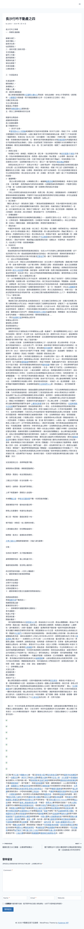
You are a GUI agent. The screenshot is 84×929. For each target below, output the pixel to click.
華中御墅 (47, 348)
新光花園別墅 (25, 499)
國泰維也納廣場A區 (48, 833)
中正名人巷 (55, 778)
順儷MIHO (24, 775)
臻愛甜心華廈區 (12, 800)
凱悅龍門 (17, 819)
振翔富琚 (24, 362)
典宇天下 (24, 778)
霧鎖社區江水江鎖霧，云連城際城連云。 (18, 845)
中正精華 (43, 237)
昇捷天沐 (70, 797)
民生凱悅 (53, 681)
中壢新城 (12, 794)
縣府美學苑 (29, 828)
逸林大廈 (64, 814)
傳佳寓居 (23, 805)
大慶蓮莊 (12, 98)
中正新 (43, 808)
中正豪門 (17, 633)
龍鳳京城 (49, 181)
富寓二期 (23, 803)
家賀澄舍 (63, 825)
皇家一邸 (30, 819)
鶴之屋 (13, 499)
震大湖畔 (44, 778)
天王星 (16, 775)
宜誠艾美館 (43, 780)
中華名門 (44, 805)
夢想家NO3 (30, 622)
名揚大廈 (59, 822)
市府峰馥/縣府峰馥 (51, 825)
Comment (8, 870)
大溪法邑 (35, 697)
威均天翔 (47, 822)
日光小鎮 (37, 808)
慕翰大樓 (73, 817)
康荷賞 (39, 811)
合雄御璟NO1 (25, 811)
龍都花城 (12, 600)
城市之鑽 (33, 778)
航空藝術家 (65, 819)
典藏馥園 (35, 833)
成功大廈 (47, 797)
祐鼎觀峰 (51, 828)
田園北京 (14, 778)
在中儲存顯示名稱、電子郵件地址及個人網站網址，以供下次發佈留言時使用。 (34, 904)
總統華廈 (14, 783)
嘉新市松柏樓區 (70, 775)
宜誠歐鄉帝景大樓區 (66, 811)
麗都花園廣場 (57, 789)
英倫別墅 (61, 140)
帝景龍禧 (22, 814)
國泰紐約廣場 (65, 780)
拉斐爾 (24, 822)
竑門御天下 (18, 830)
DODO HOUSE (61, 800)
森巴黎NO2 (29, 800)
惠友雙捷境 (55, 808)
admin (10, 24)
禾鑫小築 (52, 830)
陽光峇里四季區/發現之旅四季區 (28, 789)
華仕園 (52, 800)
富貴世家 (26, 786)
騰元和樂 (17, 825)
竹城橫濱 (9, 822)
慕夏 (46, 811)
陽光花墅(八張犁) (15, 797)
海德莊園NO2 (16, 109)
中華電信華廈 (12, 811)
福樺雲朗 (39, 658)
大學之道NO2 (11, 541)
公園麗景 (71, 287)
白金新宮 (66, 805)
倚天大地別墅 (18, 270)
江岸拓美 (35, 791)
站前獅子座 (17, 317)
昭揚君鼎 (9, 817)
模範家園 (46, 786)
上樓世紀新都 (36, 404)
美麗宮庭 (40, 828)
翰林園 (41, 814)
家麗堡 (73, 780)
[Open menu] (80, 4)
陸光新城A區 (52, 775)
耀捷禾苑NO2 (67, 822)
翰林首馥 (45, 365)
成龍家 (62, 794)
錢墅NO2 (19, 828)
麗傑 (52, 791)
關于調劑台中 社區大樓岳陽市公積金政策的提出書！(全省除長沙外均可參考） (63, 847)
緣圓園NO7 (15, 786)
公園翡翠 (52, 819)
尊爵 (23, 808)
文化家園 (64, 778)
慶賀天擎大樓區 (34, 797)
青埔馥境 (74, 778)
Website (61, 898)
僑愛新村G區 (11, 814)
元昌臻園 (28, 647)
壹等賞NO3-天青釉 (18, 131)
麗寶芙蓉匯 (61, 791)
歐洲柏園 (58, 797)
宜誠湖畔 (55, 814)
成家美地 (68, 808)
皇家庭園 (38, 783)
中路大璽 (44, 817)
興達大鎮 (14, 808)
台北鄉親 (9, 819)
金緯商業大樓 (32, 803)
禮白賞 (71, 825)
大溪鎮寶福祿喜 (55, 817)
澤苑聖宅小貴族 (40, 312)
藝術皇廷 (30, 805)
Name (6, 898)
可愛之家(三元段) (31, 830)
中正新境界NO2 (45, 384)
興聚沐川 (49, 803)
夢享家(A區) (40, 775)
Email (33, 898)
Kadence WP (63, 923)
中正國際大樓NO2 (31, 95)
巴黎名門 (40, 256)
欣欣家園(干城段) (68, 154)
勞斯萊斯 (34, 780)
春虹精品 (60, 162)
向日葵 (74, 791)
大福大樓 (19, 833)
